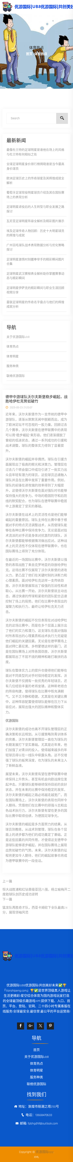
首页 (29, 54)
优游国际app (45, 1152)
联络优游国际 (15, 376)
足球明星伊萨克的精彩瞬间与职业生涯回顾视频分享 (35, 290)
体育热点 (12, 347)
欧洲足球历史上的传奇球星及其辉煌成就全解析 (35, 180)
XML (36, 1157)
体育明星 (12, 356)
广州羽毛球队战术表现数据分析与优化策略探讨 (35, 247)
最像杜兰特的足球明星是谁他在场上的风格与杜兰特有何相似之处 (35, 152)
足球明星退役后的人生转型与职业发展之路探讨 (35, 209)
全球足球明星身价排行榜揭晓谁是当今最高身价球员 (35, 166)
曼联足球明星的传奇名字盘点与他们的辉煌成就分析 (35, 304)
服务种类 (12, 366)
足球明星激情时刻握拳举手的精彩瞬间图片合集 (35, 262)
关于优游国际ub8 (18, 337)
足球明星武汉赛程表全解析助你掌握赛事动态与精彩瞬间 (35, 276)
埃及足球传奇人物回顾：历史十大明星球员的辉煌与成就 (35, 233)
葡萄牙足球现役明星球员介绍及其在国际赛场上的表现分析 (35, 195)
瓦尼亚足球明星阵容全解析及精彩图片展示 (35, 221)
